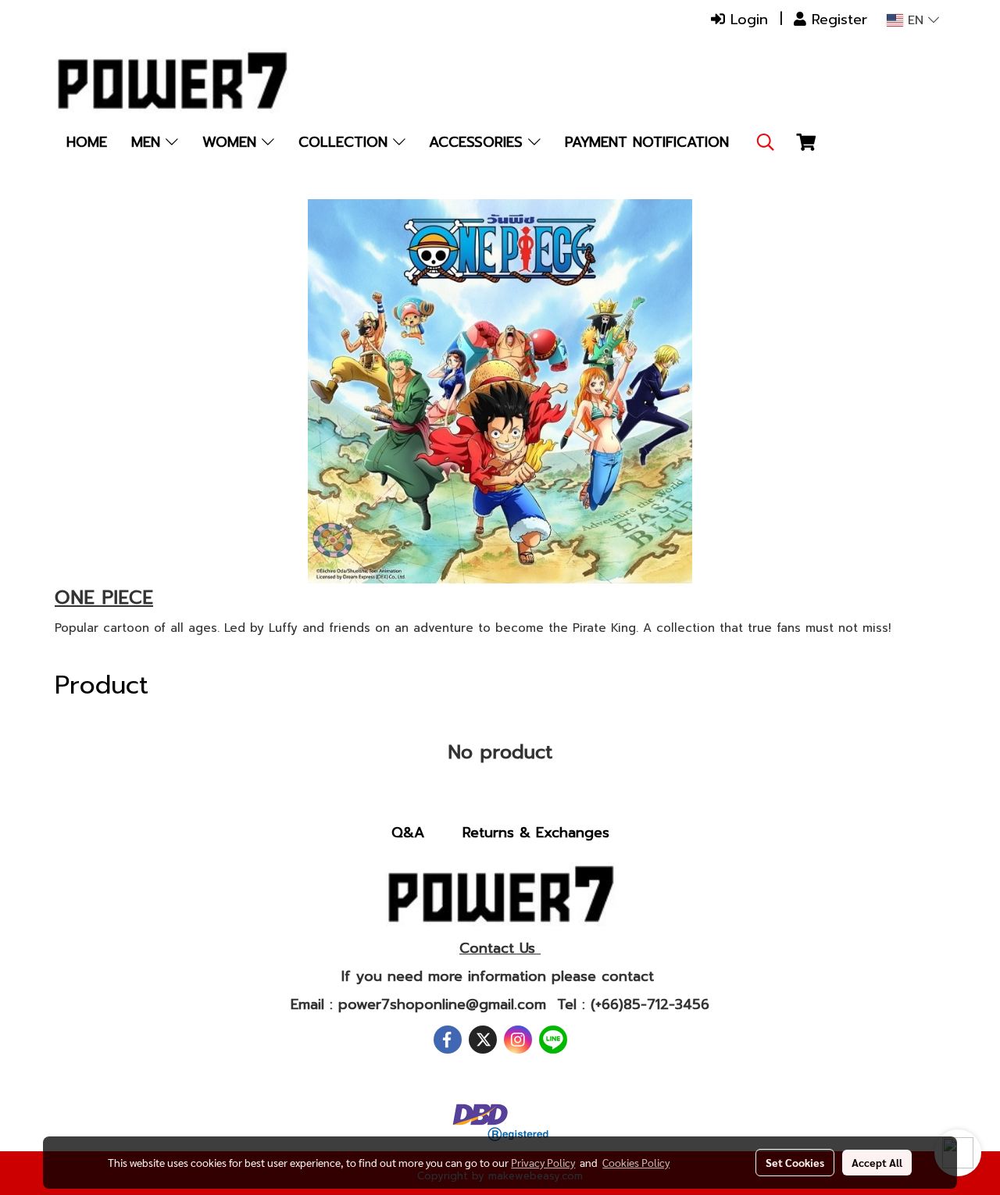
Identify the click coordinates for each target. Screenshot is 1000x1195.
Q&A (407, 833)
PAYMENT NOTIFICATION (647, 142)
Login (746, 19)
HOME (86, 142)
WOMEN (232, 142)
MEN (148, 142)
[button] (765, 142)
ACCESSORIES (478, 142)
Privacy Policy (543, 1162)
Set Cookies (795, 1162)
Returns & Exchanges (535, 833)
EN (915, 20)
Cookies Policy (636, 1162)
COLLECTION (345, 142)
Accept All (877, 1162)
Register (836, 19)
